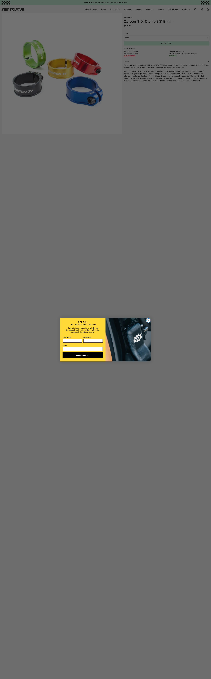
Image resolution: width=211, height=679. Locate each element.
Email (65, 346)
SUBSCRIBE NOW (82, 355)
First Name (67, 337)
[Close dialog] (148, 320)
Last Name (87, 337)
